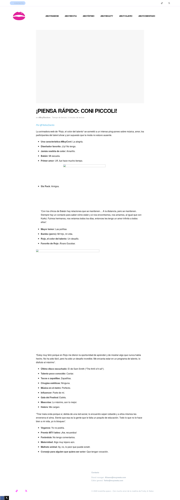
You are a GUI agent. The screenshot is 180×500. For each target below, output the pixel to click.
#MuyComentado (147, 16)
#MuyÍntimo (88, 16)
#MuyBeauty (107, 16)
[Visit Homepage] (19, 16)
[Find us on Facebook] (165, 3)
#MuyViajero (125, 16)
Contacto (19, 3)
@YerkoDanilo (47, 125)
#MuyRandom (52, 16)
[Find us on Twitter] (169, 3)
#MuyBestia (71, 16)
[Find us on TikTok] (162, 3)
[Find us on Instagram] (158, 3)
